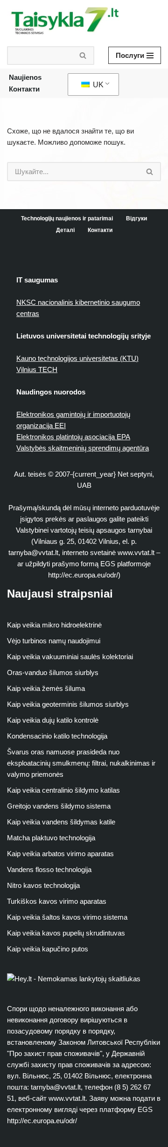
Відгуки (136, 218)
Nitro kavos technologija (43, 885)
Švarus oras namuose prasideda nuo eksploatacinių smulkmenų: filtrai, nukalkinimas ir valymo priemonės (81, 763)
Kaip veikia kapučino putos (47, 949)
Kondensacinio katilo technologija (57, 736)
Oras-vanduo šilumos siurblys (52, 672)
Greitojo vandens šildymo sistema (59, 806)
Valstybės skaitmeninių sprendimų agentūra (82, 448)
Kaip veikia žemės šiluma (46, 688)
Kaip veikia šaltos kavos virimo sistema (67, 917)
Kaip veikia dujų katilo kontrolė (52, 720)
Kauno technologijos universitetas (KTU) (77, 358)
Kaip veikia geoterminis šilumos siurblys (68, 704)
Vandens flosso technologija (49, 869)
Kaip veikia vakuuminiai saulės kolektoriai (70, 657)
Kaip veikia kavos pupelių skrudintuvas (66, 933)
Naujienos (25, 77)
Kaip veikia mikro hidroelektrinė (54, 625)
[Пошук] (83, 55)
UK (97, 85)
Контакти (24, 89)
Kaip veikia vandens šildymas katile (61, 822)
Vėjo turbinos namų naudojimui (53, 641)
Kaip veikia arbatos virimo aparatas (60, 854)
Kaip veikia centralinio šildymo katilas (63, 790)
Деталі (65, 230)
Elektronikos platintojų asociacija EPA (73, 437)
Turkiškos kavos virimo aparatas (56, 901)
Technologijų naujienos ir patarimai (67, 218)
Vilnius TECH (36, 369)
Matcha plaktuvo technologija (51, 838)
